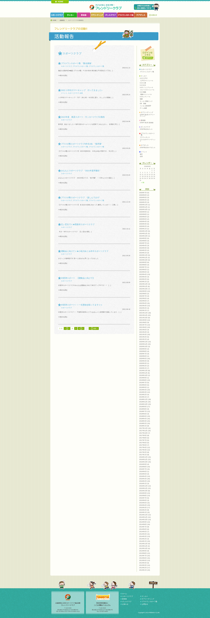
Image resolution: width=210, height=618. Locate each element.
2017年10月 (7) (144, 433)
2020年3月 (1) (144, 363)
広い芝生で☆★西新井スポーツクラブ (77, 224)
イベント (64, 93)
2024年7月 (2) (144, 243)
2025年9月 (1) (144, 212)
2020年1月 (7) (144, 368)
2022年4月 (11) (144, 303)
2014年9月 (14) (144, 522)
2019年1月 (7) (144, 397)
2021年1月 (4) (144, 339)
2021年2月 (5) (144, 337)
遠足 (141, 154)
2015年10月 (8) (144, 491)
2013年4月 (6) (144, 563)
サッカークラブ (70, 14)
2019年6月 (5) (144, 385)
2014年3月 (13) (144, 536)
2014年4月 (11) (144, 534)
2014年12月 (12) (145, 515)
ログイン (148, 57)
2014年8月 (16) (144, 524)
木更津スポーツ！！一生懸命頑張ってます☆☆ (81, 305)
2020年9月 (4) (144, 349)
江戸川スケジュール (146, 80)
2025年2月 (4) (144, 226)
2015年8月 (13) (144, 495)
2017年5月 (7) (144, 445)
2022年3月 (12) (144, 305)
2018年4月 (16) (144, 418)
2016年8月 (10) (144, 467)
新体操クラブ (83, 14)
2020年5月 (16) (144, 358)
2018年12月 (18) (145, 399)
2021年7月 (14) (144, 325)
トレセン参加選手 (145, 106)
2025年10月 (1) (144, 209)
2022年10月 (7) (144, 289)
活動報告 (62, 20)
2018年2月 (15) (144, 423)
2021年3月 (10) (144, 334)
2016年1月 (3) (144, 483)
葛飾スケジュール (146, 94)
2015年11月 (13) (145, 488)
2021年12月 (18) (145, 313)
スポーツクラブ (57, 14)
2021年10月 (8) (144, 318)
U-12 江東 (143, 83)
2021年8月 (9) (144, 322)
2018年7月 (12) (144, 411)
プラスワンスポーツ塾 (125, 14)
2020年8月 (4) (144, 351)
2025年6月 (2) (144, 217)
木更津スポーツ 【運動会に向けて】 (77, 278)
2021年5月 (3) (144, 330)
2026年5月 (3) (144, 197)
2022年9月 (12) (144, 291)
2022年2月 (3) (144, 308)
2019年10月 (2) (144, 375)
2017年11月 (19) (145, 430)
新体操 (143, 120)
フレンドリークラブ (105, 7)
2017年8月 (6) (144, 438)
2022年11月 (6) (144, 286)
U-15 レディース (145, 96)
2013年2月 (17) (144, 568)
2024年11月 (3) (144, 233)
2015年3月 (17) (144, 507)
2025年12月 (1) (144, 205)
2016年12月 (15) (145, 457)
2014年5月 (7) (144, 531)
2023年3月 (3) (144, 277)
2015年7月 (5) (144, 498)
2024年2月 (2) (144, 250)
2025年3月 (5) (144, 224)
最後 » (95, 328)
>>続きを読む (63, 75)
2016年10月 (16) (145, 462)
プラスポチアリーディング (147, 140)
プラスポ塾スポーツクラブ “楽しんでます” (80, 197)
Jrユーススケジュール (147, 90)
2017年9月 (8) (144, 435)
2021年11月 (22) (145, 315)
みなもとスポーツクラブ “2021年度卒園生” (80, 171)
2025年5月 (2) (144, 219)
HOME (60, 1)
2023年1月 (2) (144, 281)
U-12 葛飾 (143, 92)
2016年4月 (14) (144, 476)
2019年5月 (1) (144, 387)
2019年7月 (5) (144, 382)
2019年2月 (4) (144, 394)
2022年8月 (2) (144, 293)
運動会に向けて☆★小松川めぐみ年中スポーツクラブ (84, 251)
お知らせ (154, 14)
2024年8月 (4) (144, 241)
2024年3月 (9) (144, 248)
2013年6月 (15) (144, 558)
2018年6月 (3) (144, 414)
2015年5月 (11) (144, 503)
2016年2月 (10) (144, 481)
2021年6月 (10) (144, 327)
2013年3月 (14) (144, 565)
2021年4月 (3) (144, 332)
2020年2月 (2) (144, 366)
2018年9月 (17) (144, 406)
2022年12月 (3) (144, 284)
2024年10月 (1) (144, 236)
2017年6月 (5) (144, 443)
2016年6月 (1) (144, 471)
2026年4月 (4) (144, 200)
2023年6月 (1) (144, 269)
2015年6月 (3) (144, 500)
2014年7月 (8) (144, 527)
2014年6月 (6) (144, 529)
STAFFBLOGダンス (146, 129)
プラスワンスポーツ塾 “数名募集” (76, 63)
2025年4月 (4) (144, 221)
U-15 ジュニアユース (146, 87)
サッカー (144, 76)
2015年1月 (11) (144, 512)
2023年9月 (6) (144, 262)
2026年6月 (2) (144, 195)
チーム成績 (143, 108)
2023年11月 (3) (144, 257)
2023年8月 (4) (144, 265)
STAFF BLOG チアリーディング (147, 115)
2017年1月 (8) (144, 455)
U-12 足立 (143, 85)
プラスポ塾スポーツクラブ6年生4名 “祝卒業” (81, 144)
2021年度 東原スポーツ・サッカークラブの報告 (83, 117)
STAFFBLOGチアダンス (147, 147)
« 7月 (142, 182)
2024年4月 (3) (144, 245)
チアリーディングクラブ (97, 14)
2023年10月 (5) (144, 260)
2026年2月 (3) (144, 202)
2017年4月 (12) (144, 447)
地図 (141, 99)
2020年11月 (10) (145, 344)
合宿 (81, 93)
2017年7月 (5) (144, 440)
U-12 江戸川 (143, 78)
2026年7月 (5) (144, 193)
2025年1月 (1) (144, 229)
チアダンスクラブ (141, 14)
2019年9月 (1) (144, 378)
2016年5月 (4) (144, 474)
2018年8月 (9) (144, 409)
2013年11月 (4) (144, 546)
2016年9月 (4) (144, 464)
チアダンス (145, 145)
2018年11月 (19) (145, 402)
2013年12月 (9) (144, 543)
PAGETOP (153, 584)
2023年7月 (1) (144, 267)
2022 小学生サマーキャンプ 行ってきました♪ (81, 90)
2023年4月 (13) (144, 274)
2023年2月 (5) (144, 279)
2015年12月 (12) (145, 486)
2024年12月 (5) (144, 231)
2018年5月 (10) (144, 416)
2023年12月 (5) (144, 255)
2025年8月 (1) (144, 214)
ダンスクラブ (110, 14)
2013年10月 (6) (144, 548)
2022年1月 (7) (144, 310)
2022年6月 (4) (144, 298)
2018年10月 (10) (145, 404)
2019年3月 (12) (144, 392)
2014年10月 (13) (145, 519)
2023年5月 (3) (144, 272)
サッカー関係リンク (146, 101)
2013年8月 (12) (144, 553)
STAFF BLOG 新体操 (146, 122)
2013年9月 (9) (144, 551)
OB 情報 (143, 103)
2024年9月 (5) (144, 238)
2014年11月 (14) (145, 517)
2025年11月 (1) (144, 207)
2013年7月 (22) (144, 555)
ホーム (124, 594)
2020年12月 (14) (145, 342)
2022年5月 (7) (144, 301)
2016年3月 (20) (144, 479)
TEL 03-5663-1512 (147, 7)
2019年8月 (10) (144, 380)
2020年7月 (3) (144, 354)
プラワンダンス (145, 137)
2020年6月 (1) (144, 356)
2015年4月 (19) (144, 505)
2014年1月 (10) (144, 541)
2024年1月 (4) (144, 253)
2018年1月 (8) (144, 426)
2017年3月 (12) (144, 450)
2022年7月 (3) (144, 296)
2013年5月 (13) (144, 560)
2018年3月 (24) (144, 421)
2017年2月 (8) (144, 452)
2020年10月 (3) (144, 346)
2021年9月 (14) (144, 320)
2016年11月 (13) (145, 459)
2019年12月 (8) (144, 370)
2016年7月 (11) (144, 469)
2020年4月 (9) (144, 361)
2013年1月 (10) (144, 570)
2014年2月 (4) (144, 539)
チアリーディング (147, 112)
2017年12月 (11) (145, 428)
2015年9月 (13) (144, 493)
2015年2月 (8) (144, 510)
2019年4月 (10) (144, 390)
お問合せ (145, 604)
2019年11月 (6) (144, 373)
